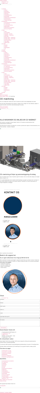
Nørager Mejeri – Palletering (9, 37)
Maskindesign (7, 26)
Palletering (6, 13)
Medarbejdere (7, 47)
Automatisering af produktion (10, 22)
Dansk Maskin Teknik (4, 96)
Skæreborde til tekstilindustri (10, 17)
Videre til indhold (3, 0)
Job (5, 48)
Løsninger (4, 8)
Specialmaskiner (7, 18)
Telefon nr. (2, 309)
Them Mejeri (6, 41)
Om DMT (4, 43)
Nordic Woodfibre (7, 40)
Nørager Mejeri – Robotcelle (9, 38)
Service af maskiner (8, 28)
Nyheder (6, 45)
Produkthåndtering (8, 15)
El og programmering (8, 25)
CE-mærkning (7, 23)
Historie (5, 46)
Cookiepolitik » (3, 385)
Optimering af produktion (9, 27)
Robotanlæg (6, 16)
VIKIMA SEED (6, 42)
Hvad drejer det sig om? (5, 316)
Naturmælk (6, 36)
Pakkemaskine (7, 12)
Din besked (2, 319)
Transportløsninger (8, 20)
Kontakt (3, 50)
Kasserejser (6, 11)
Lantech (5, 10)
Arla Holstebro (7, 32)
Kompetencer (4, 21)
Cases (3, 30)
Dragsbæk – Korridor (8, 33)
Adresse (1, 302)
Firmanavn (2, 299)
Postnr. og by (2, 306)
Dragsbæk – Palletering (8, 35)
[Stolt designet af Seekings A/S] (0, 382)
